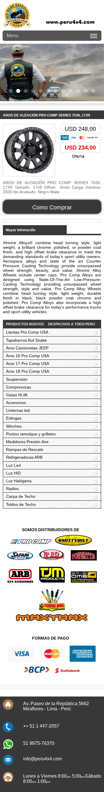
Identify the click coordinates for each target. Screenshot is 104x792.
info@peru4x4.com (42, 758)
